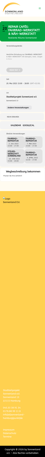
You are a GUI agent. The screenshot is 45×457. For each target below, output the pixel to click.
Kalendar (16, 125)
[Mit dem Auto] (28, 176)
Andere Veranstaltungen (18, 107)
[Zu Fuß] (37, 176)
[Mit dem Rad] (40, 176)
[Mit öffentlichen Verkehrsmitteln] (33, 176)
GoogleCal (28, 125)
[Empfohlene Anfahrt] (24, 176)
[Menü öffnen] (39, 8)
